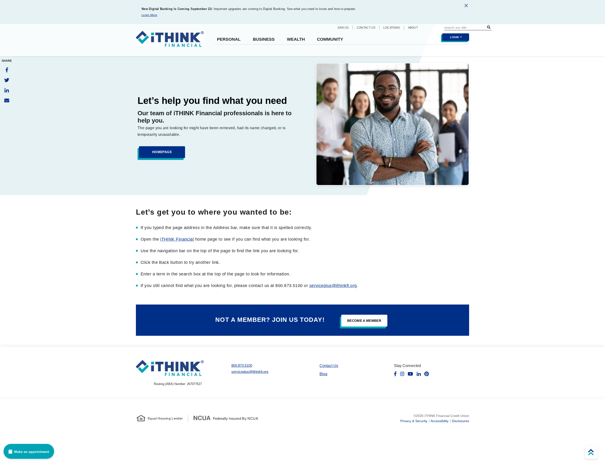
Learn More (149, 15)
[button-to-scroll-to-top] (591, 452)
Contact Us (366, 27)
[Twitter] (7, 80)
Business (264, 39)
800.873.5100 (241, 365)
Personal (229, 39)
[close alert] (466, 6)
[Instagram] (402, 374)
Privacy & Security (413, 421)
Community (330, 39)
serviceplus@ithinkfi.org (333, 285)
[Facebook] (7, 70)
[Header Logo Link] (170, 42)
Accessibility (440, 421)
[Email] (7, 100)
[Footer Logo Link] (170, 368)
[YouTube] (410, 374)
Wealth (296, 39)
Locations (391, 27)
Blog (323, 374)
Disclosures (460, 421)
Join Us (343, 27)
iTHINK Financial (177, 239)
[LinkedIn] (7, 90)
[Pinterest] (426, 374)
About (413, 27)
